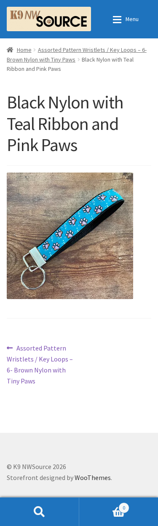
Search (39, 511)
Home (24, 50)
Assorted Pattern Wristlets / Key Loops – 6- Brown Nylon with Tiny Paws (40, 364)
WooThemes (93, 477)
